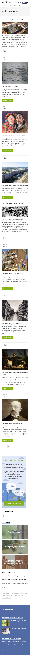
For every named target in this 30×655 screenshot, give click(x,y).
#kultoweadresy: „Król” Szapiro (11, 323)
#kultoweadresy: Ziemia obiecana (12, 203)
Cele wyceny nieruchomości (18, 628)
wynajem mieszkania (18, 595)
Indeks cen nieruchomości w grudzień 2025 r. (14, 576)
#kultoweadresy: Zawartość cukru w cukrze (13, 274)
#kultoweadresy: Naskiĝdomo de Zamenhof (12, 424)
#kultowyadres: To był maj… (10, 86)
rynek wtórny (24, 593)
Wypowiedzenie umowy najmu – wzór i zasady (19, 621)
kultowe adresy (5, 593)
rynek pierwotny (15, 593)
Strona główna (5, 5)
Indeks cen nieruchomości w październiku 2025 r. (15, 583)
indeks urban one (17, 591)
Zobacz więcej (7, 100)
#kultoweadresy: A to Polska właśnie (13, 135)
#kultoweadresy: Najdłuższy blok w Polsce (15, 185)
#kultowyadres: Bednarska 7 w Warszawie (15, 20)
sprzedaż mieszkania (7, 595)
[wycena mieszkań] (15, 482)
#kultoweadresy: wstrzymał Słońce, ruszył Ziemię (15, 373)
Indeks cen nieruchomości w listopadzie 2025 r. (14, 579)
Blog (11, 5)
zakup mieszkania (6, 597)
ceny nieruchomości (6, 591)
